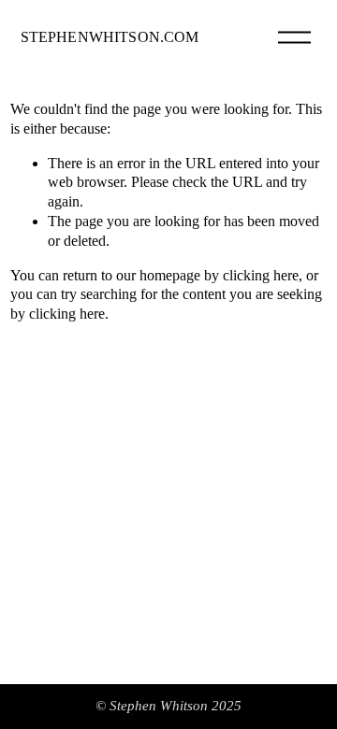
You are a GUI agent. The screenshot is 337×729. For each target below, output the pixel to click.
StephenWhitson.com (110, 37)
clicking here (261, 275)
